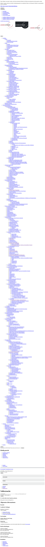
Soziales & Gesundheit (9, 318)
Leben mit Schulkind (10, 246)
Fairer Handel (11, 93)
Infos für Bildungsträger (11, 178)
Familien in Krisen (12, 276)
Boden (8, 379)
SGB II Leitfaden (12, 170)
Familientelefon (14, 260)
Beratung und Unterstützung (12, 266)
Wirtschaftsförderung (10, 419)
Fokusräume (11, 73)
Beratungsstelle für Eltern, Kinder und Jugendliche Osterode (21, 244)
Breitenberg (13, 146)
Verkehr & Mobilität (8, 400)
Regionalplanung (10, 66)
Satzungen (13, 121)
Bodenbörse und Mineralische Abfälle (15, 160)
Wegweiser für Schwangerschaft (14, 268)
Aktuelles (4, 423)
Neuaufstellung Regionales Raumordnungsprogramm (18, 68)
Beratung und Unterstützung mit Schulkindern (17, 255)
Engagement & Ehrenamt (9, 96)
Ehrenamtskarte (9, 97)
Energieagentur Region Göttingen (17, 362)
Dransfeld (13, 148)
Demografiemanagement (11, 74)
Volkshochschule (12, 282)
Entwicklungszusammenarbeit (12, 91)
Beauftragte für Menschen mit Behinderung (16, 326)
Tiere (8, 384)
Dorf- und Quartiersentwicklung (12, 62)
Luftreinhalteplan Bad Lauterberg (15, 363)
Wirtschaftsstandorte (10, 420)
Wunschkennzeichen (10, 401)
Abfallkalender (11, 111)
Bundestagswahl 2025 (11, 440)
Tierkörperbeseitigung (13, 389)
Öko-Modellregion (10, 395)
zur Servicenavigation (6, 15)
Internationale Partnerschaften (12, 41)
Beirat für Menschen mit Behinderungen (16, 327)
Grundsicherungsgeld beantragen (15, 167)
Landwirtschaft (9, 383)
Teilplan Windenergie (13, 67)
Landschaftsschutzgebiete (15, 371)
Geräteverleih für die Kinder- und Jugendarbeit (19, 297)
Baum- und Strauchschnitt (18, 129)
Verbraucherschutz (10, 397)
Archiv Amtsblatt (10, 430)
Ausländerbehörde (10, 314)
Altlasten (10, 381)
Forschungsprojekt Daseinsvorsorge (15, 80)
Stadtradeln (13, 355)
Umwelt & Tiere (7, 339)
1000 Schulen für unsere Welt (14, 92)
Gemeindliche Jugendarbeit (16, 288)
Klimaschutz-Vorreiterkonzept (14, 345)
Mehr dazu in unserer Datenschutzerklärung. (8, 6)
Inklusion (8, 325)
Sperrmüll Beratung (17, 133)
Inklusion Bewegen (12, 329)
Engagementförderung (11, 101)
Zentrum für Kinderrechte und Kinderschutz (16, 254)
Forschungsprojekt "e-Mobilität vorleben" (16, 411)
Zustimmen (2, 9)
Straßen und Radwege (11, 181)
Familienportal (13, 262)
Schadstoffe (16, 132)
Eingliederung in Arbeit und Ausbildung (16, 172)
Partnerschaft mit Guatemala (14, 94)
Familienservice (14, 261)
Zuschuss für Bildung (13, 175)
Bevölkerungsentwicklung (13, 83)
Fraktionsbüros (9, 47)
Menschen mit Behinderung (14, 323)
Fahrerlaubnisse (12, 405)
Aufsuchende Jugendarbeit (16, 293)
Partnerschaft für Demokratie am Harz (18, 301)
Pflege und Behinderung (11, 320)
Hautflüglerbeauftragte (13, 374)
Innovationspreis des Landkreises (12, 422)
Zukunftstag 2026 (10, 59)
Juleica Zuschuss (12, 100)
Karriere (4, 444)
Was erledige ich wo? (10, 50)
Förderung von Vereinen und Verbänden (14, 102)
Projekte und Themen (13, 88)
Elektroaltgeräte (16, 131)
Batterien (15, 130)
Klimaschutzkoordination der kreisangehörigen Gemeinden (21, 356)
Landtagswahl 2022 (10, 442)
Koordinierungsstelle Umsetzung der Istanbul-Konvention (17, 308)
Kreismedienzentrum (12, 281)
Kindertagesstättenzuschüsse (14, 245)
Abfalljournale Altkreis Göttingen (17, 154)
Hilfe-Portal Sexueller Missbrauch (15, 278)
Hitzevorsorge (13, 344)
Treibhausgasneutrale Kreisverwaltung (15, 346)
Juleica (8, 98)
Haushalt (8, 48)
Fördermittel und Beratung (13, 359)
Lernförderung (11, 286)
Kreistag (8, 44)
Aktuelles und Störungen (13, 108)
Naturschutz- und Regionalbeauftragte (15, 372)
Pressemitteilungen (14, 110)
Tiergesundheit (11, 385)
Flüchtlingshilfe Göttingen (13, 334)
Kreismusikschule (12, 280)
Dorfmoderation (12, 63)
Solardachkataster (14, 349)
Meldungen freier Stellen (13, 174)
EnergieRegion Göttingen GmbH (17, 350)
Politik (6, 43)
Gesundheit (9, 319)
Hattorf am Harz (14, 149)
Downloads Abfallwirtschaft (14, 152)
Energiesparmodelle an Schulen (16, 354)
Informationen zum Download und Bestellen (19, 138)
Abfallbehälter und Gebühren (14, 112)
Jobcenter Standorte (12, 171)
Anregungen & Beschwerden (12, 52)
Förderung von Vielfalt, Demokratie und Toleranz (20, 300)
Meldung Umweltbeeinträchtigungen (15, 161)
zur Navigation (5, 14)
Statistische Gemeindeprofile (14, 86)
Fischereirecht (13, 394)
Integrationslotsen (12, 337)
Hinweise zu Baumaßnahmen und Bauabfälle (19, 163)
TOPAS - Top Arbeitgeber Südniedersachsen (15, 417)
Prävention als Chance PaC (14, 253)
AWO (12, 259)
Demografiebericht (12, 79)
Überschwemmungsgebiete (16, 368)
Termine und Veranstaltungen (10, 427)
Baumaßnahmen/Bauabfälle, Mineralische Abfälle (17, 162)
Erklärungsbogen (14, 169)
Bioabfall (15, 125)
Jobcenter (8, 166)
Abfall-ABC (11, 150)
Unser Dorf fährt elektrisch (13, 413)
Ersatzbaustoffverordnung (15, 164)
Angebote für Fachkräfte (11, 264)
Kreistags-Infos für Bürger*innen (12, 45)
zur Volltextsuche (6, 12)
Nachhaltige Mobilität (11, 409)
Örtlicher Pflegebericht (13, 85)
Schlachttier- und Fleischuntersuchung (15, 390)
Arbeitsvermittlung (10, 177)
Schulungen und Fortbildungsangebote (16, 336)
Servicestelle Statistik (10, 81)
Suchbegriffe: (2, 493)
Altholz (15, 134)
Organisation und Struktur (11, 51)
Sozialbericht (11, 72)
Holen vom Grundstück (15, 119)
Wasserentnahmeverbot (13, 378)
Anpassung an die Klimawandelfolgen (15, 342)
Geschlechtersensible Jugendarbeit (17, 289)
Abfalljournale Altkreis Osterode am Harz (18, 155)
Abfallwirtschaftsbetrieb (11, 107)
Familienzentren (12, 252)
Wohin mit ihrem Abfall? (15, 123)
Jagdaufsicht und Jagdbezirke (16, 393)
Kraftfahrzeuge (9, 403)
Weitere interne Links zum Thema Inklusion (16, 331)
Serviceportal (9, 57)
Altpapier (15, 126)
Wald (8, 382)
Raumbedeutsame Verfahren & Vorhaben (16, 69)
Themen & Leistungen (6, 105)
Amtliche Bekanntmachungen (10, 428)
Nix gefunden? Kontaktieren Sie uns (6, 469)
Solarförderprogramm (15, 360)
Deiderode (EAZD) (14, 147)
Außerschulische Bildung (11, 279)
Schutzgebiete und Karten (13, 367)
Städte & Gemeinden (10, 61)
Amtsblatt (8, 429)
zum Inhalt (4, 11)
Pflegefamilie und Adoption (14, 269)
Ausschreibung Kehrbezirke (12, 433)
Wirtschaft (6, 415)
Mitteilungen (7, 425)
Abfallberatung (11, 122)
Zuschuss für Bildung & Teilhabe (15, 284)
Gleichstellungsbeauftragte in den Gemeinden (15, 310)
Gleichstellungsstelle (10, 307)
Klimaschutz (9, 340)
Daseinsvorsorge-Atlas (13, 84)
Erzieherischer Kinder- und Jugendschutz (18, 299)
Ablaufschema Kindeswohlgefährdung (16, 265)
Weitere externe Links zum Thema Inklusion (17, 332)
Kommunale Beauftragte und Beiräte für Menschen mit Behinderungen (21, 330)
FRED (10, 263)
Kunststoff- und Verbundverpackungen (20, 127)
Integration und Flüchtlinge (11, 333)
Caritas (12, 258)
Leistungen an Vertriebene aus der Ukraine (16, 173)
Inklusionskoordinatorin (13, 328)
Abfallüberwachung (10, 158)
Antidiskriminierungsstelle (11, 309)
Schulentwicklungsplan (13, 250)
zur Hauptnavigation (6, 13)
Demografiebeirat (12, 75)
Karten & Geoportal (8, 103)
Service (4, 487)
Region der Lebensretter (11, 317)
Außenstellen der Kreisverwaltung (15, 56)
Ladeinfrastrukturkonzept (13, 414)
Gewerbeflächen (10, 421)
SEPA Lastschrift (14, 117)
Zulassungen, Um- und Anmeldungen (15, 404)
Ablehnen (2, 8)
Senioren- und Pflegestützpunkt (14, 324)
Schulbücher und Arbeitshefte (14, 285)
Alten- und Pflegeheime (13, 321)
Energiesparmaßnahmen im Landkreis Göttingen (19, 357)
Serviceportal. (27, 524)
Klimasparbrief (14, 358)
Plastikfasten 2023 (14, 140)
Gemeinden (7, 60)
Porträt (6, 39)
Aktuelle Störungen (14, 109)
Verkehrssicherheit (12, 406)
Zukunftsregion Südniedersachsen (11, 104)
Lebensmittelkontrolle (11, 398)
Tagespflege (11, 322)
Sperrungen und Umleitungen (12, 402)
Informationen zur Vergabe (11, 435)
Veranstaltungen (7, 437)
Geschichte (9, 40)
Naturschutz (9, 365)
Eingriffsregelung (12, 373)
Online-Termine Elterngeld (11, 305)
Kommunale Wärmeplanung (14, 351)
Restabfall (15, 124)
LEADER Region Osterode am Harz (13, 89)
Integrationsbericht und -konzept (14, 338)
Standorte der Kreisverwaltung (12, 54)
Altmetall (15, 135)
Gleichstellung (7, 306)
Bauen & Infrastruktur (8, 180)
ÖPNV (8, 408)
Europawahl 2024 (10, 441)
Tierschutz (11, 388)
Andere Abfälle (16, 137)
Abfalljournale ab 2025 (15, 153)
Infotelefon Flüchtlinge (13, 335)
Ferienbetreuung (12, 249)
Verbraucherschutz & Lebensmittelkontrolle (12, 396)
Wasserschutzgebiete (15, 369)
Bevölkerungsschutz (10, 313)
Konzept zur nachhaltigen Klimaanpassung (18, 343)
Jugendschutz (11, 298)
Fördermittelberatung (12, 77)
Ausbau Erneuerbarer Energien (14, 348)
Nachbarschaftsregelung (15, 120)
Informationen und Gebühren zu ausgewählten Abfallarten (24, 145)
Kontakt (10, 151)
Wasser (8, 375)
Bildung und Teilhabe (15, 243)
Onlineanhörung (12, 316)
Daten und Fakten (10, 42)
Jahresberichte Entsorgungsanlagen (17, 156)
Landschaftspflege (12, 366)
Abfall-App (11, 142)
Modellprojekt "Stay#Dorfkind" (16, 302)
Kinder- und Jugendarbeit (13, 287)
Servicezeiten (9, 53)
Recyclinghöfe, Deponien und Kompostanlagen (17, 143)
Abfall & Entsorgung (8, 106)
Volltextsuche (5, 488)
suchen (2, 496)
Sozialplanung (9, 70)
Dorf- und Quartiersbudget (13, 64)
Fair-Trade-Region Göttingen (12, 95)
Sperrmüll (11, 141)
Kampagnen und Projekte (13, 352)
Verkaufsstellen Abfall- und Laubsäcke (18, 118)
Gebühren (13, 114)
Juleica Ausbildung (12, 99)
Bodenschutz (11, 380)
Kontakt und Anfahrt (12, 55)
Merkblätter (9, 399)
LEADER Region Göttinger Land (13, 87)
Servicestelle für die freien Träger (17, 292)
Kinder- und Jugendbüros (13, 251)
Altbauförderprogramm (15, 361)
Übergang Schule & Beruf (13, 303)
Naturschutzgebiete (14, 370)
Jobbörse (10, 176)
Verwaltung (7, 49)
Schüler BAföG (12, 248)
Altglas (15, 128)
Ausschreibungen (8, 432)
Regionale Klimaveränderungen (14, 341)
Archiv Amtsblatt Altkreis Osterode (13, 431)
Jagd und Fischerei (12, 392)
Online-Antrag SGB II (15, 168)
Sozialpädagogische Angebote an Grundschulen (19, 291)
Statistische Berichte (12, 82)
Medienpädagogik (14, 290)
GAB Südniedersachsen (11, 179)
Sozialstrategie (11, 71)
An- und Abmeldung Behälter (16, 115)
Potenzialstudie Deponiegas (14, 364)
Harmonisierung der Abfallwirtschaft (15, 157)
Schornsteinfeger (12, 434)
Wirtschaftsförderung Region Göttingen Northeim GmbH (17, 416)
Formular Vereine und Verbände (19, 296)
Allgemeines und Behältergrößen (17, 113)
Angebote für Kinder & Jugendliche (13, 283)
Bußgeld (8, 315)
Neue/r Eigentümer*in (15, 116)
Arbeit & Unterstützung (9, 165)
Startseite (4, 486)
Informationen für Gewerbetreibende (13, 418)
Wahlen (6, 438)
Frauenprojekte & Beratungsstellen (13, 311)
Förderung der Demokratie (9, 424)
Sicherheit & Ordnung (9, 312)
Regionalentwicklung (8, 65)
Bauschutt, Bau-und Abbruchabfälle (20, 136)
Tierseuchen (13, 386)
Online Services (10, 58)
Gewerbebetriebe (14, 139)
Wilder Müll (11, 159)
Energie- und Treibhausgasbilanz (15, 347)
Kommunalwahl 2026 (11, 439)
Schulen (10, 247)
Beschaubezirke (14, 391)
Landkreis (4, 38)
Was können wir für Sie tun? (5, 447)
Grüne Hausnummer (14, 353)
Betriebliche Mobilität (13, 410)
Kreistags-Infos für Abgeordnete (12, 46)
